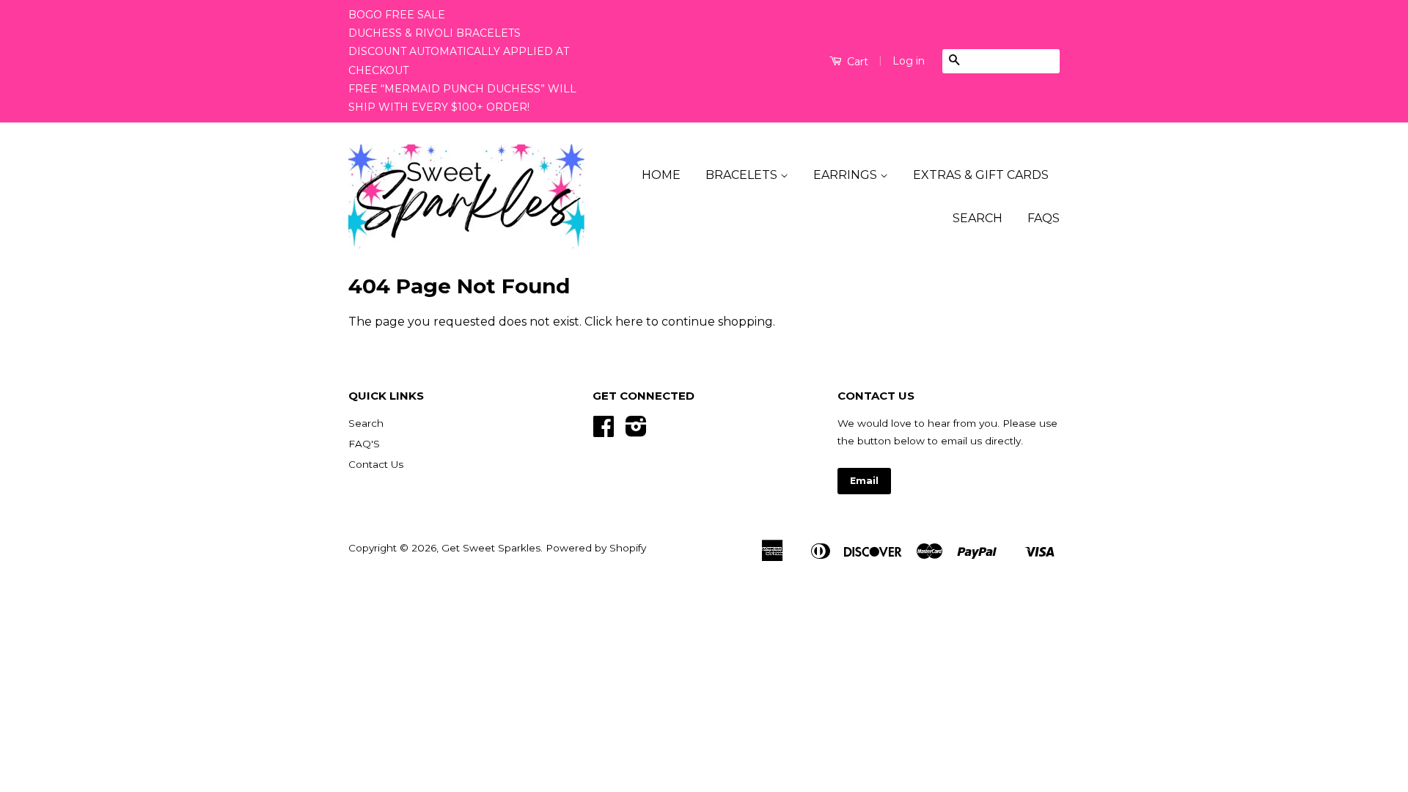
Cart (856, 61)
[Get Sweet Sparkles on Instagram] (636, 431)
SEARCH (977, 218)
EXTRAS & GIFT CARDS (981, 175)
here (629, 322)
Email (864, 480)
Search (366, 423)
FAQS (1043, 218)
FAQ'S (364, 444)
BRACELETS (742, 175)
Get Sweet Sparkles (490, 548)
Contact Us (375, 464)
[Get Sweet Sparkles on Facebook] (604, 431)
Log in (908, 60)
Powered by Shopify (596, 548)
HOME (661, 175)
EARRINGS (846, 175)
